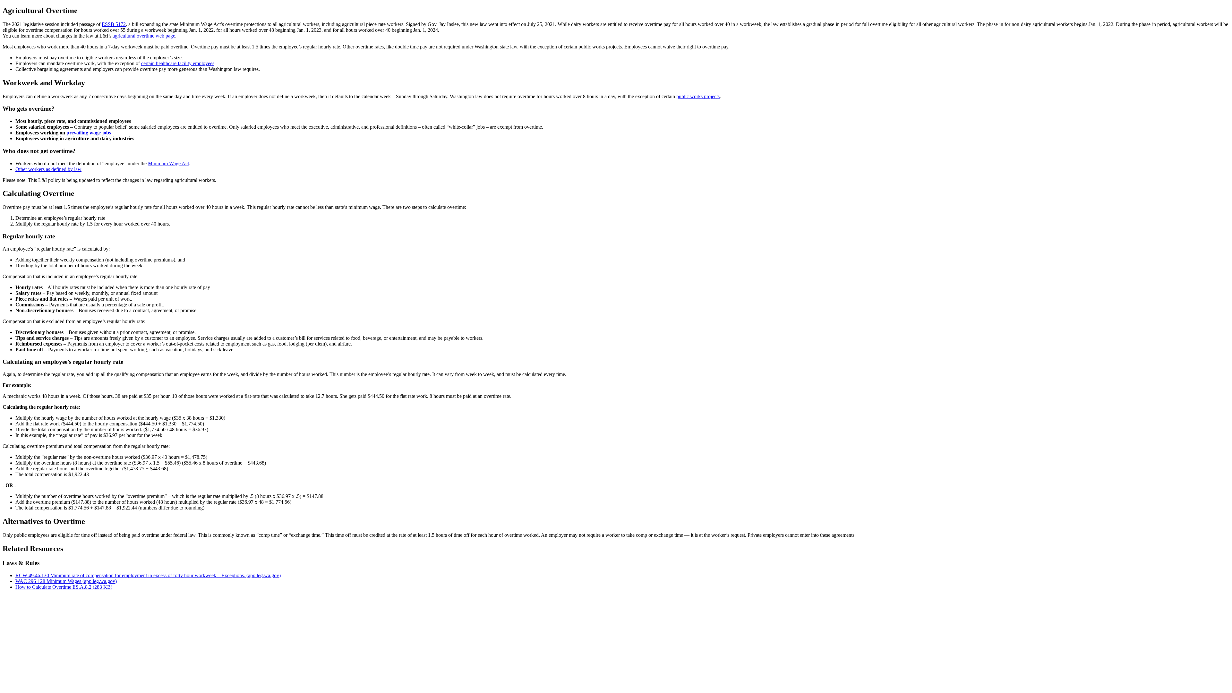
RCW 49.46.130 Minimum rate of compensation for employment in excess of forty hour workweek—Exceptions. (148, 575)
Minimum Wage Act (168, 163)
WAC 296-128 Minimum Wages (66, 581)
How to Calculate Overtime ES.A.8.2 (63, 587)
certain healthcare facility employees (177, 63)
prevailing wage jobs (88, 132)
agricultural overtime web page (144, 35)
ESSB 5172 (114, 24)
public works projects (698, 96)
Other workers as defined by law (48, 169)
